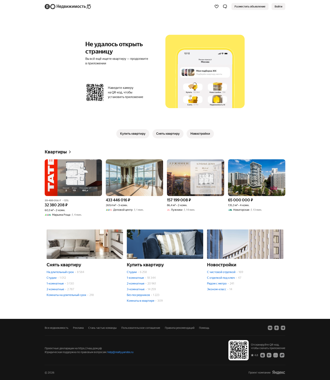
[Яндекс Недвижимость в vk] (270, 328)
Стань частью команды (102, 327)
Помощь (204, 327)
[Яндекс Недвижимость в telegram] (283, 328)
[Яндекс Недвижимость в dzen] (276, 328)
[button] (225, 6)
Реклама (78, 327)
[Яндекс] (278, 372)
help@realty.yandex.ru (120, 352)
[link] (278, 6)
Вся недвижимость (56, 327)
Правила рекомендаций (179, 327)
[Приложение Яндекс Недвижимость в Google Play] (269, 355)
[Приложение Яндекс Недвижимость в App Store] (262, 355)
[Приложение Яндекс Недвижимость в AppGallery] (275, 355)
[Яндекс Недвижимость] (68, 6)
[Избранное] (216, 6)
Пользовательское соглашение (140, 327)
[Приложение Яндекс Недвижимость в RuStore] (282, 355)
